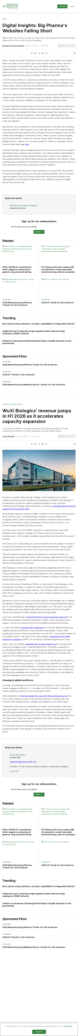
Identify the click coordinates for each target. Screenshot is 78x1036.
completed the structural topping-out (41, 644)
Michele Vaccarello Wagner (13, 46)
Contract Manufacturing (12, 404)
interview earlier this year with (44, 696)
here (27, 144)
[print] (75, 53)
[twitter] (39, 53)
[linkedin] (35, 53)
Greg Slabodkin (8, 436)
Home (4, 19)
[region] (39, 1029)
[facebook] (32, 53)
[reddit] (43, 53)
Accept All (39, 1032)
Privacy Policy (68, 1026)
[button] (3, 6)
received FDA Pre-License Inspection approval (46, 617)
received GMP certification (32, 628)
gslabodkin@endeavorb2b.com (23, 762)
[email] (46, 53)
